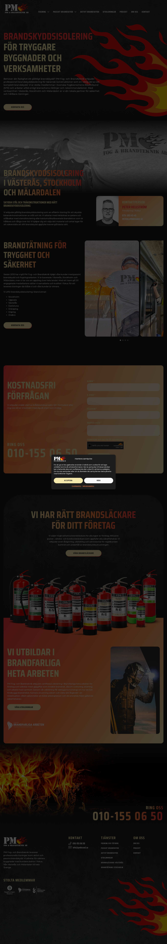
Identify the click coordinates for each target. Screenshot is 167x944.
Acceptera (68, 480)
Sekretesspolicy (88, 486)
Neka (99, 480)
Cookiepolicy (76, 486)
